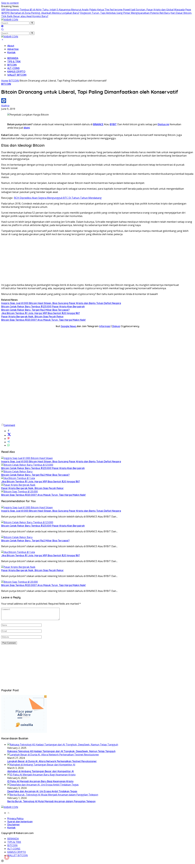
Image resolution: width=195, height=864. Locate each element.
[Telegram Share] (8, 442)
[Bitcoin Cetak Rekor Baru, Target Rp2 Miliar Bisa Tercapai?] (16, 471)
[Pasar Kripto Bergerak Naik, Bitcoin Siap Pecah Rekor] (18, 484)
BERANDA (12, 58)
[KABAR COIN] (9, 19)
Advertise (13, 49)
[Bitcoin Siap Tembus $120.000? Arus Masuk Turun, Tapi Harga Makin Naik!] (19, 491)
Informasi (104, 326)
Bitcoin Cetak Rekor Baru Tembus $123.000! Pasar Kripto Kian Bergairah (43, 306)
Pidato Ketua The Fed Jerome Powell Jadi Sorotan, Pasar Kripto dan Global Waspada (137, 9)
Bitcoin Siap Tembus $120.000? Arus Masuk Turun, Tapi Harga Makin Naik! (43, 319)
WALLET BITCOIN (16, 74)
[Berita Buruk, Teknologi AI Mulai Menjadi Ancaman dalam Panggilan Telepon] (52, 794)
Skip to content (10, 3)
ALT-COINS (13, 68)
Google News (69, 326)
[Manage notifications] (6, 857)
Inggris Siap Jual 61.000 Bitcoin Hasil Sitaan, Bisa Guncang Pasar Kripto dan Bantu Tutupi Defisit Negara (61, 303)
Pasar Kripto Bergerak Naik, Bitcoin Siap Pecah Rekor (32, 316)
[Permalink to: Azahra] (3, 102)
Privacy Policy (15, 818)
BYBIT (113, 124)
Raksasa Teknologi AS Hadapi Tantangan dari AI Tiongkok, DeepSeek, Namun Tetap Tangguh (61, 751)
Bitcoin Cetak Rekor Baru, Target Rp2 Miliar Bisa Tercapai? (35, 309)
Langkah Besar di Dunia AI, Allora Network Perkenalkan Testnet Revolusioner (52, 761)
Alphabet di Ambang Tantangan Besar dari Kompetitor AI (40, 771)
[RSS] (8, 813)
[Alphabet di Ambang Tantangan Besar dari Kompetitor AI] (41, 764)
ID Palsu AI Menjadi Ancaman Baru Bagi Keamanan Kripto (40, 781)
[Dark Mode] (2, 26)
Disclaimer (13, 824)
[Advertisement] (97, 259)
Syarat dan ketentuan (20, 821)
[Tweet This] (9, 435)
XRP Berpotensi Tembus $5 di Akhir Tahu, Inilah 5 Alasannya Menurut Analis (45, 9)
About (10, 45)
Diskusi (116, 326)
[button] (32, 23)
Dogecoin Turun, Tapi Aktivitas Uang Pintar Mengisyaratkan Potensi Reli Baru (125, 13)
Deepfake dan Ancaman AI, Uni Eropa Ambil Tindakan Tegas (42, 791)
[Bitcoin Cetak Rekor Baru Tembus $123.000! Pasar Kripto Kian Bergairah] (27, 464)
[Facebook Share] (8, 431)
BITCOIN (12, 64)
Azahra (5, 105)
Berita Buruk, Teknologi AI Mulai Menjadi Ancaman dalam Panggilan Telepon (51, 801)
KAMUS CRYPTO (16, 71)
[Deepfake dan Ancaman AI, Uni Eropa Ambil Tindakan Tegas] (43, 784)
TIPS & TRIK (14, 61)
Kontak (11, 52)
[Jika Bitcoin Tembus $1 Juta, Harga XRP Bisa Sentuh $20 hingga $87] (18, 478)
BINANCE (98, 124)
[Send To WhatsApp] (8, 445)
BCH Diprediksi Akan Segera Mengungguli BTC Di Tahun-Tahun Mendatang (58, 197)
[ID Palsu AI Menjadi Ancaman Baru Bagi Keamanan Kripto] (41, 774)
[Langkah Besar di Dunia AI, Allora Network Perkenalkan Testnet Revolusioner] (53, 754)
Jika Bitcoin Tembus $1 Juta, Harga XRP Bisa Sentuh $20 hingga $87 (40, 313)
